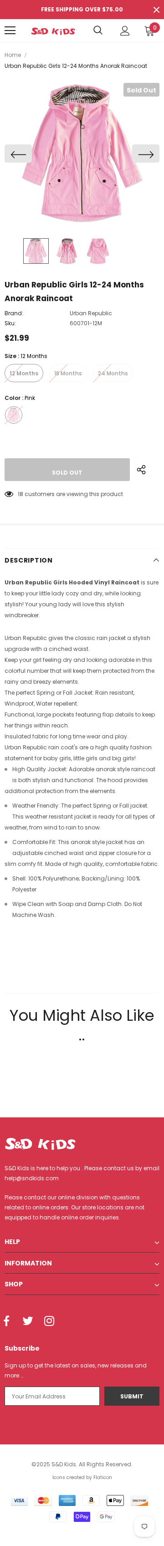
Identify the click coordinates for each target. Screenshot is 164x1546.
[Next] (145, 153)
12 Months (24, 373)
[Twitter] (28, 1321)
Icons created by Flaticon (82, 1477)
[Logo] (53, 30)
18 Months (68, 373)
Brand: (14, 313)
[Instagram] (49, 1321)
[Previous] (18, 153)
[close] (156, 9)
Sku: (10, 323)
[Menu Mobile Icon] (10, 30)
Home (13, 55)
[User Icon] (125, 31)
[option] (82, 153)
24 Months (113, 373)
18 (20, 494)
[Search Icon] (97, 30)
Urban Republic (91, 313)
